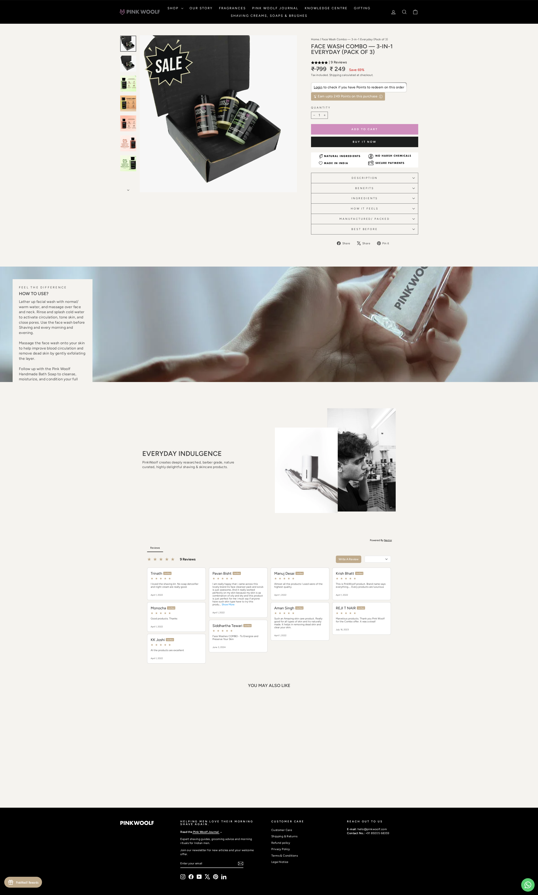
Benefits (364, 188)
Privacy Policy (280, 849)
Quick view (155, 764)
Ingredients (364, 198)
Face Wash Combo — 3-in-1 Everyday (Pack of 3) (355, 39)
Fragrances (232, 8)
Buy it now (365, 141)
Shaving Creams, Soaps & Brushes (269, 16)
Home (315, 39)
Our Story (201, 8)
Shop (173, 8)
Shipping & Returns (284, 836)
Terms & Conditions (284, 855)
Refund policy (280, 842)
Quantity (321, 107)
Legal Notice (279, 862)
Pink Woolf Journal (275, 8)
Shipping (335, 75)
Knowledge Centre (326, 8)
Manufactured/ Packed (364, 218)
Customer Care (281, 830)
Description (365, 177)
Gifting (362, 8)
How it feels (364, 208)
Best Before (364, 229)
